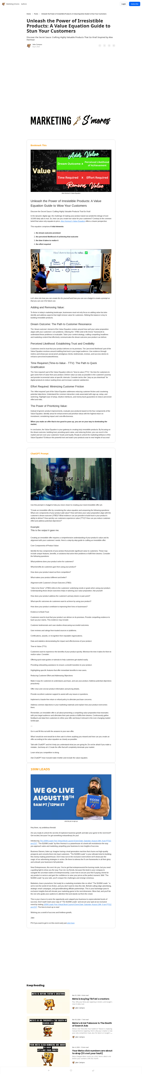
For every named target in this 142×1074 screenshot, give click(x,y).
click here (71, 923)
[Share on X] (104, 45)
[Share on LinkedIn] (113, 45)
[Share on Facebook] (99, 45)
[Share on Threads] (109, 45)
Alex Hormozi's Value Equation (73, 221)
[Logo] (3, 4)
